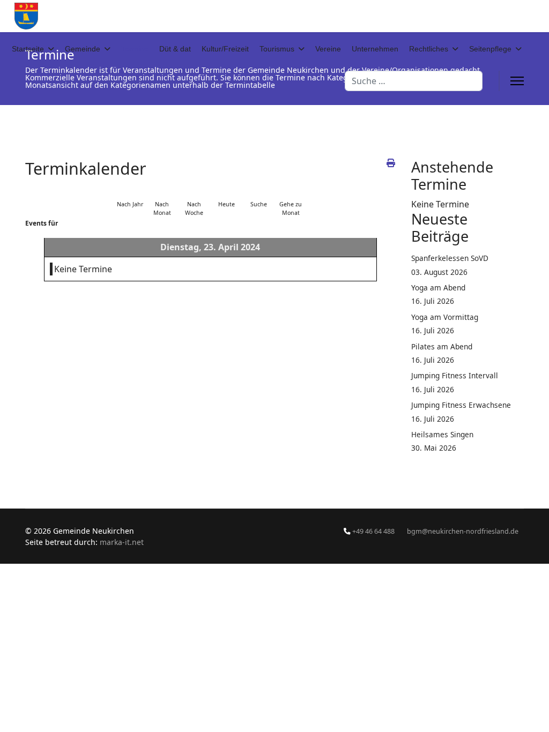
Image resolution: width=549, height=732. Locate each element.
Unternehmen (375, 48)
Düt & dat (175, 48)
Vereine (328, 48)
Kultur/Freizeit (225, 48)
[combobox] (414, 81)
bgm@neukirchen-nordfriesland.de (462, 531)
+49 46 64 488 (373, 531)
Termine (135, 48)
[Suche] (258, 191)
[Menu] (517, 81)
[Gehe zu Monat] (290, 191)
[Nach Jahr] (129, 191)
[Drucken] (391, 163)
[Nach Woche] (194, 191)
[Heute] (226, 191)
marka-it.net (122, 542)
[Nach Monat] (162, 191)
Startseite (28, 48)
